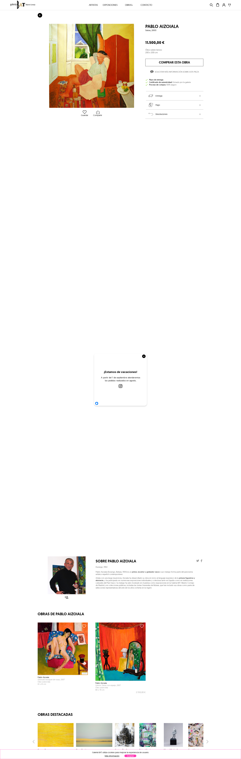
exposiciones (110, 5)
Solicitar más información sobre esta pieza (177, 72)
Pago (158, 105)
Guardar (84, 115)
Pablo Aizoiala (162, 26)
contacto (146, 5)
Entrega (159, 96)
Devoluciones (161, 114)
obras (128, 5)
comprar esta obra (174, 62)
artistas (93, 5)
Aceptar (130, 756)
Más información (112, 756)
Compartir (97, 115)
